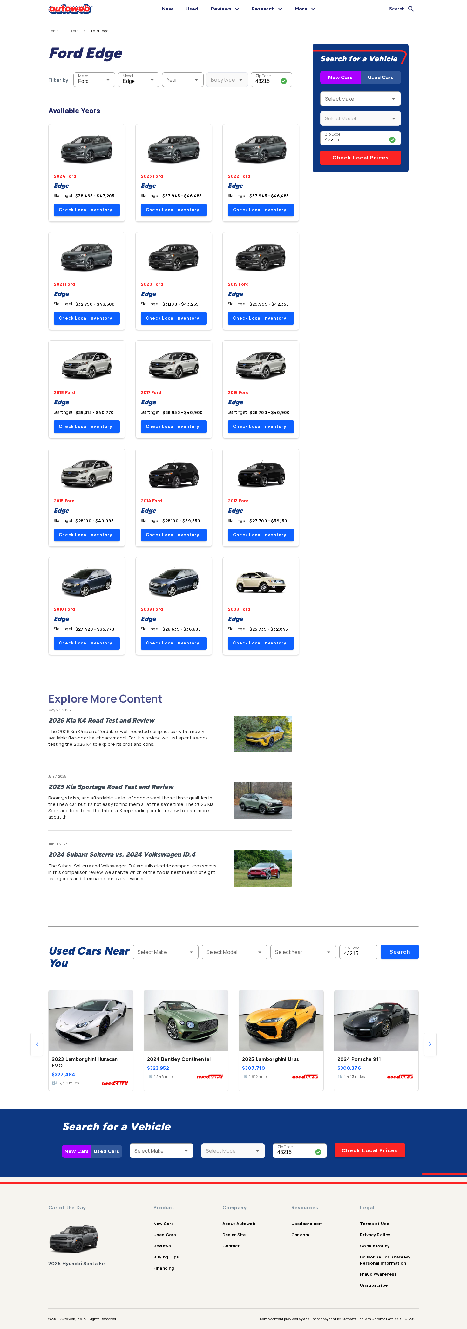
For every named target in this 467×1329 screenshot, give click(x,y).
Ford (75, 31)
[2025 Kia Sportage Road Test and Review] (263, 800)
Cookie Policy (374, 1246)
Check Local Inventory (85, 209)
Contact (231, 1246)
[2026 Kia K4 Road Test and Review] (263, 734)
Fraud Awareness (378, 1274)
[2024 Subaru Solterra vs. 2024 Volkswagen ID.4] (263, 868)
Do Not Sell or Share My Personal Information (385, 1260)
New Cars (340, 77)
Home (53, 31)
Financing (163, 1268)
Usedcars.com (307, 1223)
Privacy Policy (375, 1235)
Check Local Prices (360, 157)
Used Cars (380, 77)
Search (399, 951)
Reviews (162, 1246)
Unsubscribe (374, 1285)
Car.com (300, 1235)
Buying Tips (166, 1257)
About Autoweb (238, 1223)
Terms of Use (374, 1223)
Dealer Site (234, 1235)
